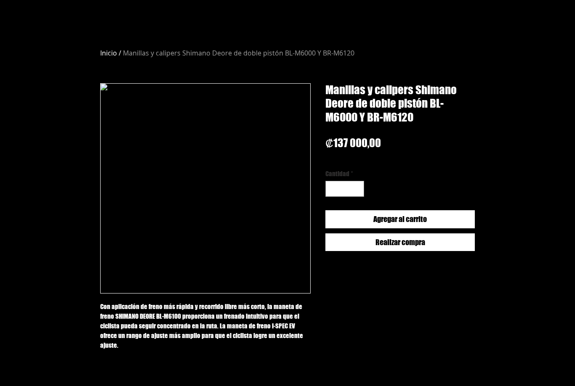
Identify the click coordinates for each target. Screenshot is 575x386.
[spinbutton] (345, 189)
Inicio (108, 53)
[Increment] (357, 189)
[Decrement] (332, 189)
